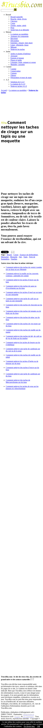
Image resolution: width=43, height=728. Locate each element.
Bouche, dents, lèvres (19, 19)
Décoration (15, 41)
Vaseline (14, 259)
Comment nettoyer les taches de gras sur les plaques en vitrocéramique (22, 387)
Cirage (15, 255)
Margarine (5, 257)
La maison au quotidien (19, 34)
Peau (12, 28)
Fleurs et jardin (16, 60)
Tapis (25, 257)
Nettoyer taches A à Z (19, 86)
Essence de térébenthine (29, 255)
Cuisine (13, 69)
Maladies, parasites (18, 65)
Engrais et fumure (17, 58)
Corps (13, 23)
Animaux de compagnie (20, 36)
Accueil (4, 90)
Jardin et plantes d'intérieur (21, 54)
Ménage (14, 47)
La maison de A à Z (18, 84)
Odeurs (13, 75)
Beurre (9, 255)
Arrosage (14, 56)
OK (38, 726)
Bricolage (14, 38)
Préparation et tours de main (21, 78)
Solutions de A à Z (17, 82)
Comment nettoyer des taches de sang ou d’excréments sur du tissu (21, 287)
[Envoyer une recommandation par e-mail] (32, 679)
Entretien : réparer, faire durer (22, 43)
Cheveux (14, 21)
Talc (20, 257)
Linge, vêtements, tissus (19, 45)
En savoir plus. (29, 726)
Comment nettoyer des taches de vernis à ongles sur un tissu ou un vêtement (24, 268)
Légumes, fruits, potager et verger (23, 62)
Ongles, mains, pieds (18, 25)
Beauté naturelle (17, 17)
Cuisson (14, 73)
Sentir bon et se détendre (20, 30)
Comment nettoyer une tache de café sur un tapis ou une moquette (22, 300)
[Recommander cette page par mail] (12, 253)
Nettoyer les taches (18, 49)
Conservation (16, 71)
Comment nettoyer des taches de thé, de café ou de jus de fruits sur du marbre (24, 337)
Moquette (13, 257)
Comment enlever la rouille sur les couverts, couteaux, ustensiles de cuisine (22, 275)
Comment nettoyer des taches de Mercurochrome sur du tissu (18, 381)
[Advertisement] (21, 107)
